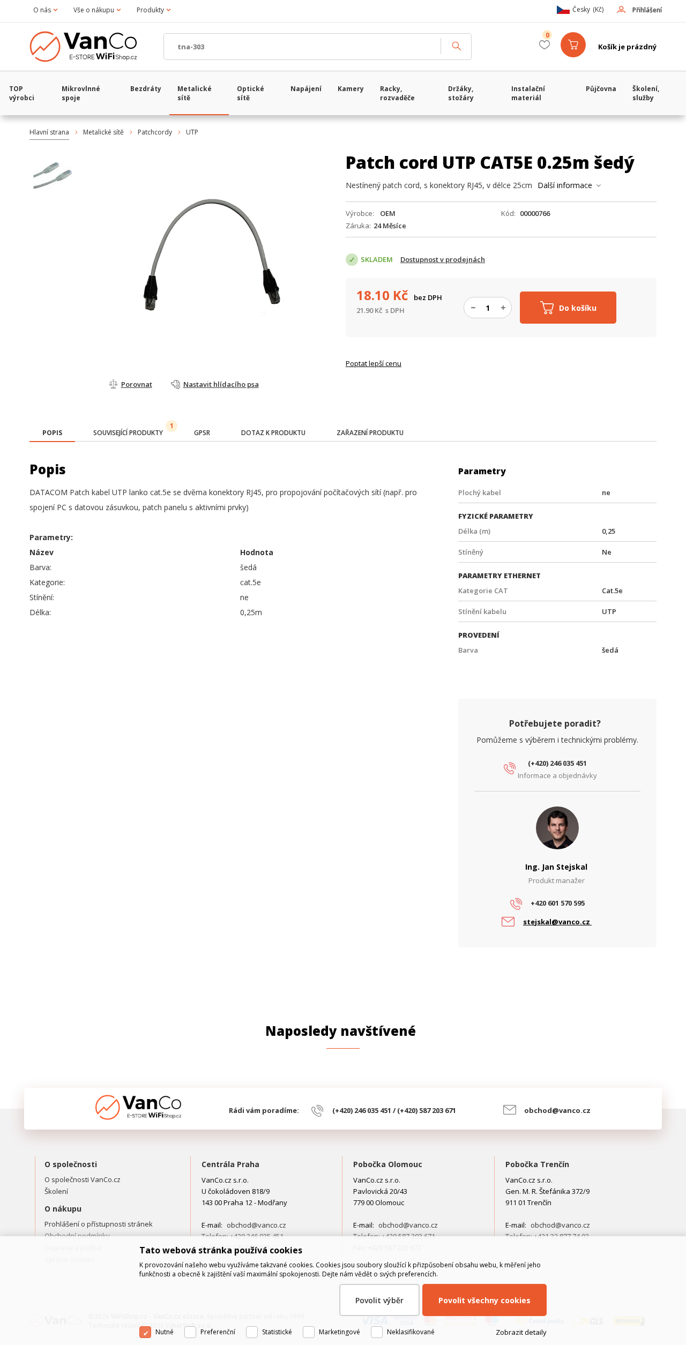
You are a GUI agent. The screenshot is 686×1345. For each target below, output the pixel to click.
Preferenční (217, 1331)
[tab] (52, 433)
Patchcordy (155, 132)
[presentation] (52, 432)
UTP (192, 132)
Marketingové (339, 1331)
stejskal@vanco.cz (557, 921)
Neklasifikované (411, 1331)
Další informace (565, 185)
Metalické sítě (103, 132)
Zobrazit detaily (521, 1332)
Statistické (277, 1331)
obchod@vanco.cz (557, 1110)
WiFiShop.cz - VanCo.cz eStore (91, 46)
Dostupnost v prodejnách (442, 259)
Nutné (164, 1331)
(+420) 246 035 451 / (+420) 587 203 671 (394, 1110)
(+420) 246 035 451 (557, 763)
